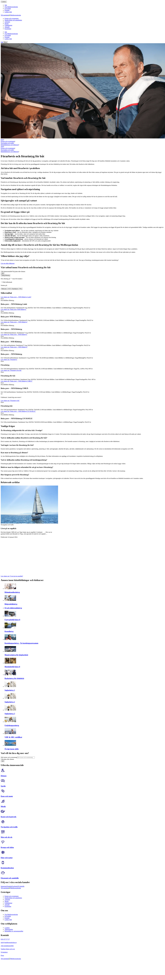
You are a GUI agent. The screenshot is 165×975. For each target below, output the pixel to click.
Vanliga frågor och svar (8, 949)
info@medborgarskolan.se (9, 942)
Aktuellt (7, 904)
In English (8, 916)
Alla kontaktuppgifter (7, 946)
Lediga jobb (8, 919)
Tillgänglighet (9, 929)
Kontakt (7, 918)
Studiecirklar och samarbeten (13, 898)
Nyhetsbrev (4, 952)
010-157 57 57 (5, 939)
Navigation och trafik (7, 143)
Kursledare (8, 906)
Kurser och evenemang (8, 141)
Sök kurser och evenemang (9, 757)
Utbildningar (8, 903)
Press (2, 955)
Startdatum (15, 289)
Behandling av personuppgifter (14, 931)
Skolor (7, 901)
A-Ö (9, 289)
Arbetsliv (7, 899)
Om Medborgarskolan (11, 914)
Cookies (4, 1)
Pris (21, 289)
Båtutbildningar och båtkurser (10, 145)
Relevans (4, 289)
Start (2, 139)
